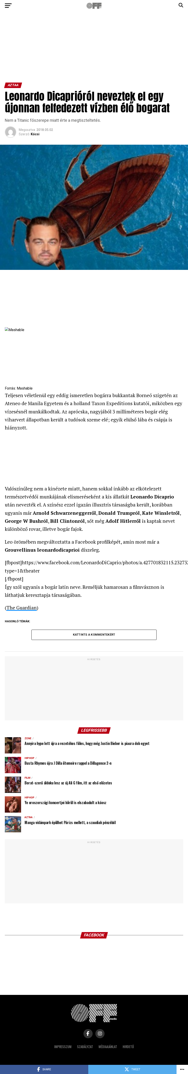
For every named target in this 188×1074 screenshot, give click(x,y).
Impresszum (63, 1046)
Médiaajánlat (108, 1046)
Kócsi (35, 134)
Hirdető (128, 1046)
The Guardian (21, 607)
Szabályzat (85, 1046)
